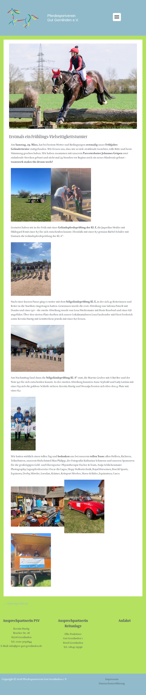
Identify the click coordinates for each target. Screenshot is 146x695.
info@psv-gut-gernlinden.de (25, 646)
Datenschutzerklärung (112, 683)
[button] (117, 17)
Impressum (111, 679)
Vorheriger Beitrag (16, 603)
